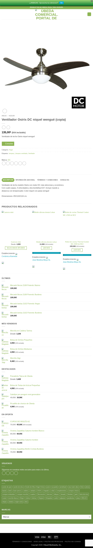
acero (48, 487)
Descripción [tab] (8, 180)
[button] (3, 14)
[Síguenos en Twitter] (12, 473)
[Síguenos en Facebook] (4, 473)
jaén (76, 494)
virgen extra (19, 502)
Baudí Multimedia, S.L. (53, 545)
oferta (28, 498)
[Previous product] (8, 127)
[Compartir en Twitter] (12, 163)
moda (4, 498)
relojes (4, 502)
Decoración (41, 494)
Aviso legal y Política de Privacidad (48, 541)
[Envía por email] (16, 163)
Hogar (12, 116)
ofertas (34, 498)
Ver (61, 3)
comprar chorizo (73, 491)
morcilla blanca (13, 498)
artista (87, 487)
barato (4, 491)
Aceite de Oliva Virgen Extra (34, 487)
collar (52, 491)
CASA (39, 491)
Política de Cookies (73, 541)
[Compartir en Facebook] (8, 163)
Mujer (22, 498)
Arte (81, 487)
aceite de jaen (7, 487)
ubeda (11, 502)
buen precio (17, 491)
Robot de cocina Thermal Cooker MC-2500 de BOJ (77, 243)
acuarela (55, 487)
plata (78, 498)
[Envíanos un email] (16, 473)
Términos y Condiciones (22, 541)
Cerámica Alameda (9, 256)
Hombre (70, 494)
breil (10, 491)
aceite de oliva (18, 487)
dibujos (56, 494)
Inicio (4, 116)
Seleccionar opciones (16, 248)
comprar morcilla (22, 494)
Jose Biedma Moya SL (41, 260)
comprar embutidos (8, 494)
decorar (49, 494)
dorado (63, 494)
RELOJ (84, 498)
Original (41, 498)
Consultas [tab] (64, 180)
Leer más (46, 248)
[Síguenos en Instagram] (8, 473)
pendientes (70, 498)
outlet (56, 498)
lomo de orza (84, 494)
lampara (11, 153)
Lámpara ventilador (21, 153)
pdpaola (62, 498)
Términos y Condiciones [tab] (47, 180)
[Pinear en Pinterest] (20, 163)
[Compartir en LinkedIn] (24, 163)
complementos (61, 491)
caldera (25, 491)
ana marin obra (73, 487)
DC (9, 160)
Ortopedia (49, 498)
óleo (26, 502)
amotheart (63, 487)
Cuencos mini (16, 242)
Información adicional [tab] (25, 180)
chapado (46, 491)
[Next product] (3, 127)
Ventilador (31, 153)
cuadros (32, 494)
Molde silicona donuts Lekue (46, 242)
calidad (32, 491)
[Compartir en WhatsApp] (4, 163)
